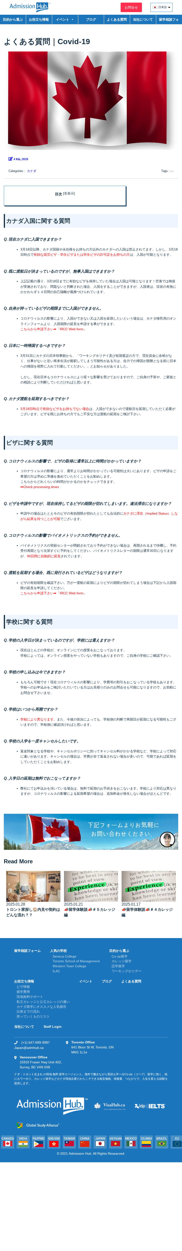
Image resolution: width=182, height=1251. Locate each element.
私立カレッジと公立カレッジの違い (43, 1002)
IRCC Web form (71, 329)
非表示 (69, 193)
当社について (143, 19)
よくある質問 (117, 19)
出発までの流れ (28, 1011)
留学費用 (23, 992)
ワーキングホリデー (126, 971)
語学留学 (118, 966)
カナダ (31, 171)
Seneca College (64, 956)
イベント (85, 981)
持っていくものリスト (33, 1016)
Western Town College (69, 966)
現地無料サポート (30, 997)
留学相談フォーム (169, 21)
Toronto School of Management (76, 961)
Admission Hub (80, 1153)
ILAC (56, 971)
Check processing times (41, 487)
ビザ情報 (23, 987)
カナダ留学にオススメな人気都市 (41, 1007)
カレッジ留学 (122, 961)
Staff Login (53, 1026)
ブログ (91, 19)
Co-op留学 (119, 956)
